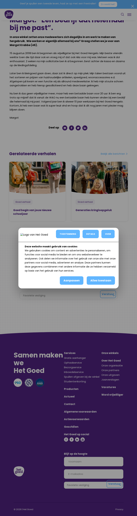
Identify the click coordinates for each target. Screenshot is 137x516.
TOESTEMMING (68, 233)
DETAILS (90, 233)
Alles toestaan (100, 280)
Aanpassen (71, 280)
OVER (108, 233)
